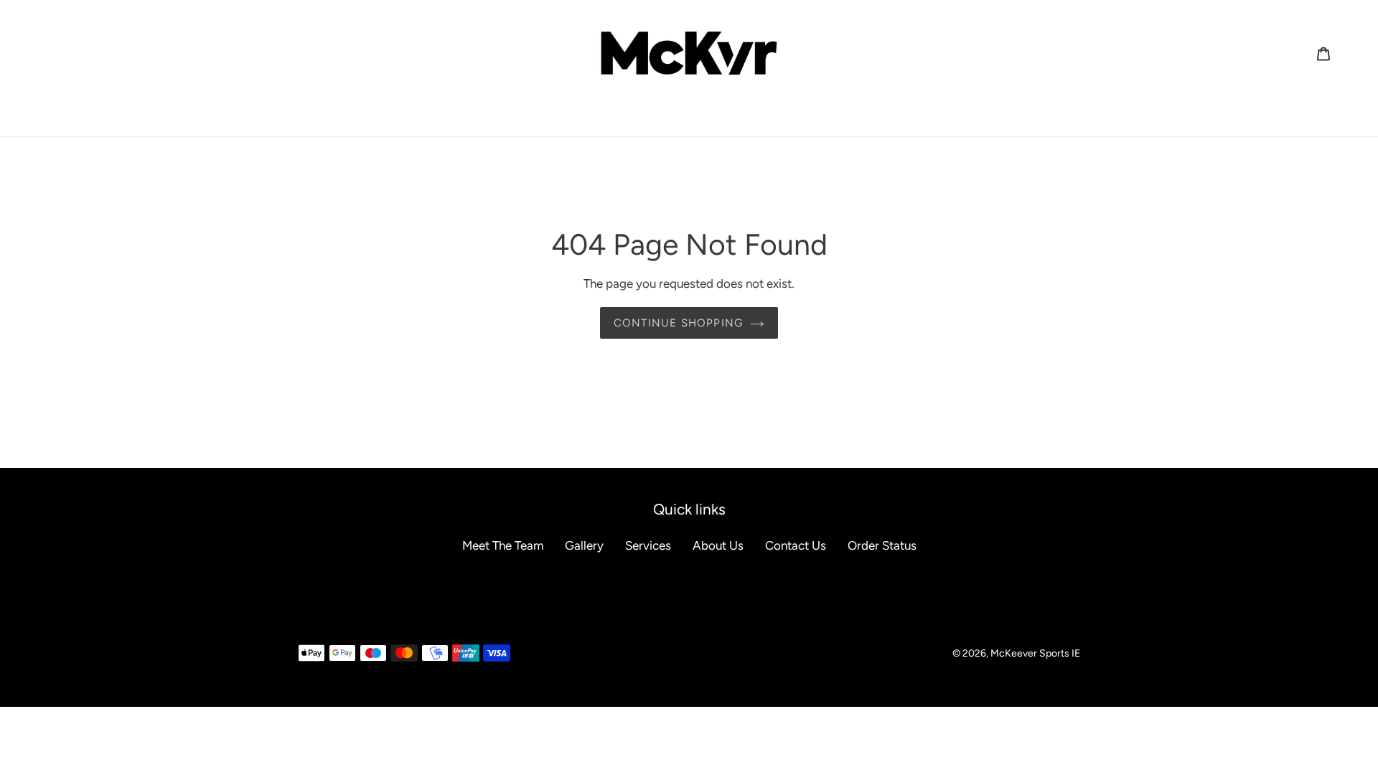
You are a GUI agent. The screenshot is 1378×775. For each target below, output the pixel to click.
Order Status (882, 545)
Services (648, 545)
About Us (718, 545)
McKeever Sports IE (1035, 653)
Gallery (584, 545)
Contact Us (795, 545)
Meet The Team (502, 545)
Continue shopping (678, 322)
